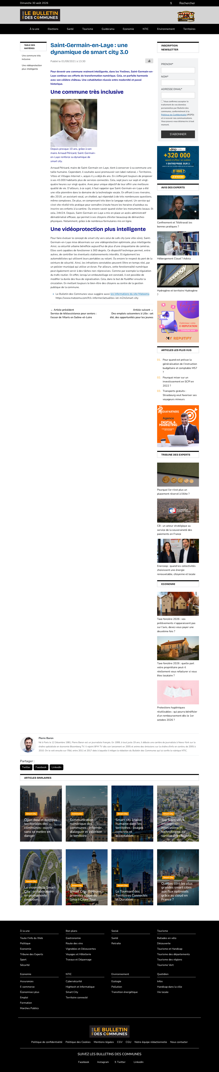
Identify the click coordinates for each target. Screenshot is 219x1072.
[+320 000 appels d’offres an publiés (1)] (178, 162)
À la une (34, 29)
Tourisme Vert (165, 965)
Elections (53, 29)
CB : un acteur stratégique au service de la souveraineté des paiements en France (174, 530)
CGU (128, 1042)
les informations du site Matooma (129, 294)
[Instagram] (166, 3)
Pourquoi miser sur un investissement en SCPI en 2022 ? (178, 381)
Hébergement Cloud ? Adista (174, 258)
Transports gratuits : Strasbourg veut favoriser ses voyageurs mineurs (180, 395)
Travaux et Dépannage (79, 959)
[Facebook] (161, 3)
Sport (23, 959)
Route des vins (74, 943)
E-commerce (27, 987)
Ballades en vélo (166, 938)
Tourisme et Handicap (169, 949)
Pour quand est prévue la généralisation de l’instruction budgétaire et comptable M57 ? (180, 366)
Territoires (189, 29)
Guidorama (108, 29)
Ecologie (116, 981)
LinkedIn (56, 767)
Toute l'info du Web (31, 938)
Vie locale (162, 992)
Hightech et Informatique (80, 987)
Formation (26, 1003)
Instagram (103, 1062)
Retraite (116, 943)
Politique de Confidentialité (174, 114)
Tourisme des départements (173, 954)
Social (114, 931)
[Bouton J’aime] (149, 60)
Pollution (116, 987)
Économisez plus (29, 992)
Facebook (41, 767)
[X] (171, 3)
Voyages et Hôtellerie (78, 954)
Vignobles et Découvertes (81, 949)
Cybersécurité (74, 981)
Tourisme (87, 29)
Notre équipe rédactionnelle (151, 1042)
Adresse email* (171, 89)
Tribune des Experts (31, 954)
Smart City (72, 992)
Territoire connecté (77, 997)
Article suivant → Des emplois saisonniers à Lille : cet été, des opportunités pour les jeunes (131, 313)
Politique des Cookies (78, 1042)
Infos (160, 981)
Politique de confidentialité (46, 1042)
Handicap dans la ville (169, 987)
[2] (178, 321)
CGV (119, 1042)
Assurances (27, 981)
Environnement (166, 29)
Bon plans (71, 931)
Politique (25, 943)
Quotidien (162, 974)
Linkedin (138, 1062)
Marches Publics (29, 1008)
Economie (128, 29)
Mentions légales (104, 1042)
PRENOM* (167, 64)
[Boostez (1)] (178, 426)
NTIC (146, 29)
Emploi (24, 997)
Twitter (26, 767)
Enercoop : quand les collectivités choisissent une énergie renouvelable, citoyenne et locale (176, 570)
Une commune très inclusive (31, 57)
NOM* (164, 76)
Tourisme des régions (169, 959)
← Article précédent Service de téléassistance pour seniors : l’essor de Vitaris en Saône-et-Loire (74, 313)
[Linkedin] (176, 3)
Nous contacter (179, 1042)
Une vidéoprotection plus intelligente (32, 67)
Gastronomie (73, 938)
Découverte (164, 943)
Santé (70, 29)
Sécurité (25, 965)
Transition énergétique (124, 992)
